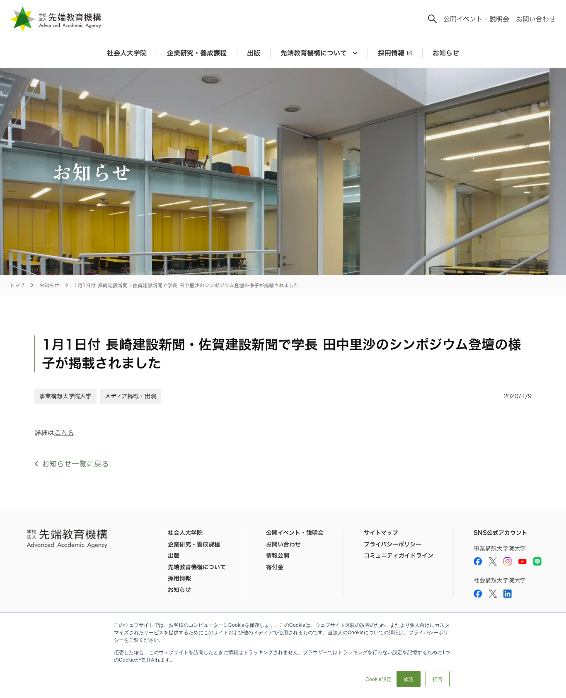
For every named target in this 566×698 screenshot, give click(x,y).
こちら (64, 433)
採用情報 (391, 53)
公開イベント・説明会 (476, 19)
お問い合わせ (536, 19)
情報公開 (277, 555)
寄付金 (274, 567)
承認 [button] (409, 678)
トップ (17, 285)
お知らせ (446, 53)
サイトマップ (381, 533)
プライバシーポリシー (392, 544)
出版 (253, 53)
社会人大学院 (127, 53)
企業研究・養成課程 (197, 53)
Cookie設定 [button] (378, 678)
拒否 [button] (438, 678)
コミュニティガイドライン (398, 555)
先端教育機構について (197, 567)
